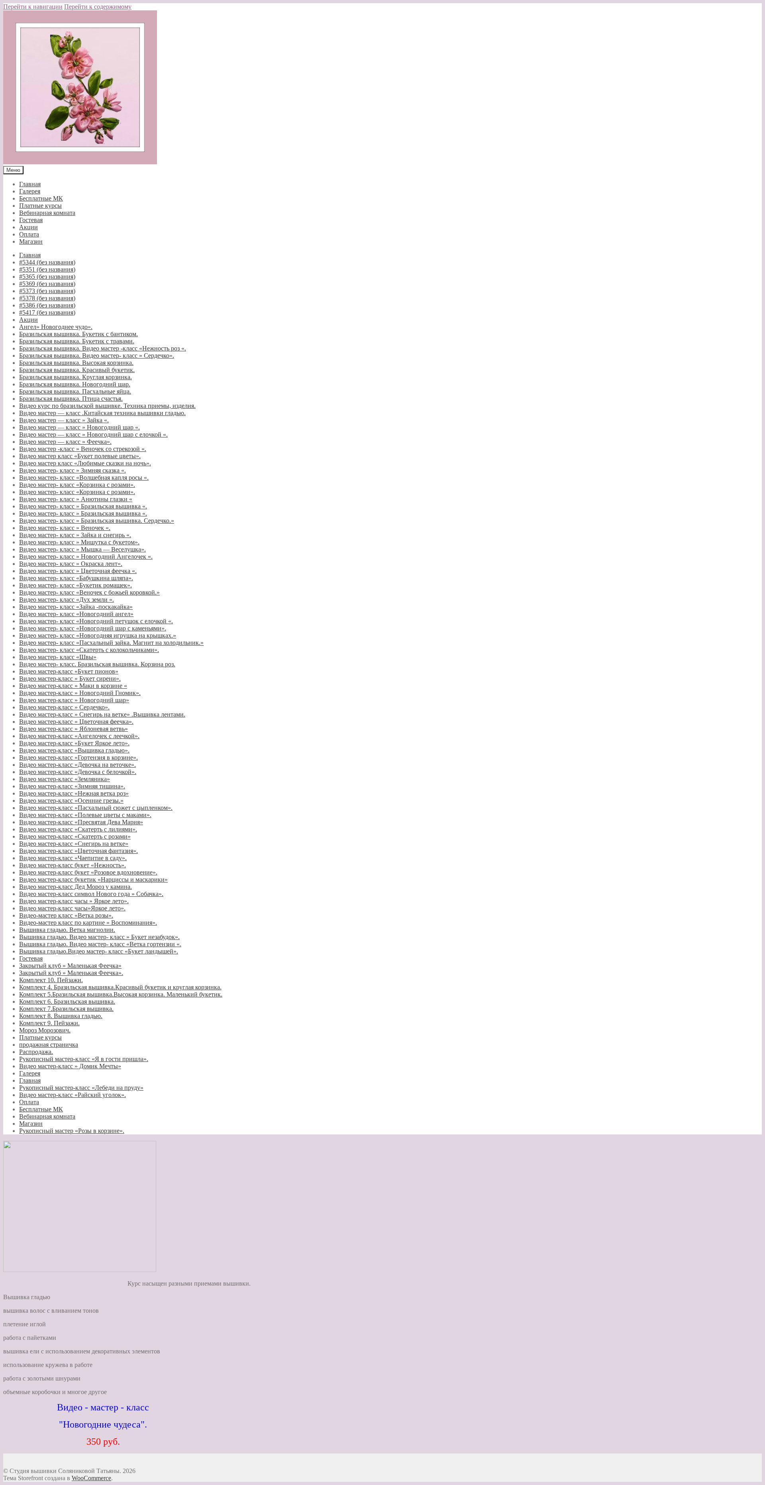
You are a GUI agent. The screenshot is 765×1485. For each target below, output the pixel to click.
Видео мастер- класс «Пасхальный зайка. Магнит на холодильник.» (111, 642)
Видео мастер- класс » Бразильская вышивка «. (83, 506)
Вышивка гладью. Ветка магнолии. (67, 929)
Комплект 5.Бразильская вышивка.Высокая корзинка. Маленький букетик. (120, 994)
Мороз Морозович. (45, 1030)
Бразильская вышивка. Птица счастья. (71, 398)
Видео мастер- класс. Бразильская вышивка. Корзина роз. (97, 664)
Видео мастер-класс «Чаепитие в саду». (73, 858)
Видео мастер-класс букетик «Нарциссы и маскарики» (93, 879)
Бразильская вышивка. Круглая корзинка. (75, 377)
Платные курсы (40, 205)
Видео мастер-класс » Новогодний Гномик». (80, 692)
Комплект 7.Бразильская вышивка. (66, 1008)
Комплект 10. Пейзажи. (51, 980)
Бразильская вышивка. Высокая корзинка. (76, 362)
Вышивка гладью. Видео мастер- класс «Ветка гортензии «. (100, 944)
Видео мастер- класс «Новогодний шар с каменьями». (92, 628)
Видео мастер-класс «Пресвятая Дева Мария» (81, 822)
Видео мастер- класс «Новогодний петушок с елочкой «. (96, 621)
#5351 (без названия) (47, 269)
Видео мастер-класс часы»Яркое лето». (72, 908)
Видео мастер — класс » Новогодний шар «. (79, 427)
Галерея (29, 191)
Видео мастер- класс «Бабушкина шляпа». (76, 578)
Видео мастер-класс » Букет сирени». (70, 678)
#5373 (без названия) (47, 291)
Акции (28, 227)
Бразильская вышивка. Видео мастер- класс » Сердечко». (96, 355)
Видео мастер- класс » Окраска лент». (70, 563)
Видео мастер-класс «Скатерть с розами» (75, 836)
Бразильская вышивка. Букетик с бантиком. (78, 334)
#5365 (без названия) (47, 276)
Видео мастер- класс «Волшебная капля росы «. (84, 477)
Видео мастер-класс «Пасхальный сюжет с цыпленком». (96, 807)
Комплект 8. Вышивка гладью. (60, 1015)
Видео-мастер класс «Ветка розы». (66, 915)
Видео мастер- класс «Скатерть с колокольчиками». (89, 649)
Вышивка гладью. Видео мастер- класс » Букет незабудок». (99, 937)
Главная (30, 184)
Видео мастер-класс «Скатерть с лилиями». (78, 829)
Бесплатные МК (41, 198)
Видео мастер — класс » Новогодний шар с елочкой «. (93, 434)
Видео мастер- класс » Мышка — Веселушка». (82, 549)
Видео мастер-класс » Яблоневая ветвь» (73, 728)
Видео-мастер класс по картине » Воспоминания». (88, 922)
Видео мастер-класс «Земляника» (64, 779)
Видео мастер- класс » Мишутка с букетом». (79, 542)
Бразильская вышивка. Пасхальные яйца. (75, 391)
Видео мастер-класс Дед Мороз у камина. (75, 886)
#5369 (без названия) (47, 283)
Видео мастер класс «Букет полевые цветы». (80, 456)
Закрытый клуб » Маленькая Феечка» (70, 965)
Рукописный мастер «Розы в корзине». (71, 1130)
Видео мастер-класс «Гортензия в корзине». (78, 757)
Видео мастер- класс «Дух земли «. (66, 599)
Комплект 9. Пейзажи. (49, 1023)
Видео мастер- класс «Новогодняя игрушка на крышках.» (97, 635)
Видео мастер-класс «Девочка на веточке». (77, 764)
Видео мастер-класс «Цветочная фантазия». (78, 850)
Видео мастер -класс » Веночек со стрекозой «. (82, 448)
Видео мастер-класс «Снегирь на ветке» (73, 843)
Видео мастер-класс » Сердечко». (64, 707)
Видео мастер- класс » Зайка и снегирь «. (75, 535)
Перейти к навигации (33, 6)
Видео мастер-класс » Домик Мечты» (70, 1066)
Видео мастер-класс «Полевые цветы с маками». (85, 814)
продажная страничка (48, 1044)
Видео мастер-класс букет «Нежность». (72, 865)
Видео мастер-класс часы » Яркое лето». (74, 901)
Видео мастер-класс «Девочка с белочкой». (77, 771)
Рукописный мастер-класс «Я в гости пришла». (83, 1059)
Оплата (29, 234)
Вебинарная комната (47, 212)
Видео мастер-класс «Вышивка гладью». (74, 750)
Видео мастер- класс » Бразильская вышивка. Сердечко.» (96, 520)
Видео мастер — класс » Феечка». (65, 441)
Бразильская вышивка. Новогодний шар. (74, 384)
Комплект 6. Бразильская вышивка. (67, 1001)
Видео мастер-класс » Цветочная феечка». (76, 721)
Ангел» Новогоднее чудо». (55, 326)
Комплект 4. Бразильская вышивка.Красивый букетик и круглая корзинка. (120, 987)
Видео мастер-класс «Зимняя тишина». (72, 786)
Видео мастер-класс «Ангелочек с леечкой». (79, 736)
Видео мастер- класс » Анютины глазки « (75, 499)
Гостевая (31, 220)
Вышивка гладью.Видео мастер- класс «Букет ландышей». (98, 951)
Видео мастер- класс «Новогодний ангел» (76, 614)
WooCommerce (91, 1478)
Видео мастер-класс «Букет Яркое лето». (74, 743)
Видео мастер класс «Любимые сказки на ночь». (85, 463)
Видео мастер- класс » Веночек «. (64, 527)
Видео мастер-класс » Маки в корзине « (73, 685)
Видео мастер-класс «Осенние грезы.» (71, 800)
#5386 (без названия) (47, 305)
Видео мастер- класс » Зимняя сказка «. (72, 470)
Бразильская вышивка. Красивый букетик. (77, 369)
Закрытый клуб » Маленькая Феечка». (71, 972)
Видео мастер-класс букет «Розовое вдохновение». (88, 872)
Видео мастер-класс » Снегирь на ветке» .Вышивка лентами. (102, 714)
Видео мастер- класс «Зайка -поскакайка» (76, 606)
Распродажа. (36, 1051)
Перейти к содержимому (97, 6)
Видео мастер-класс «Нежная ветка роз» (74, 793)
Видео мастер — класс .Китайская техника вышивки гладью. (102, 413)
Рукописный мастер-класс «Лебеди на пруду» (81, 1087)
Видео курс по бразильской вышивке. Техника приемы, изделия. (107, 405)
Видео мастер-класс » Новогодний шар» (74, 700)
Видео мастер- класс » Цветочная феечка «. (78, 570)
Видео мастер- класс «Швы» (57, 657)
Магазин (31, 241)
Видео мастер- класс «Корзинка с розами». (77, 484)
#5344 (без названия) (47, 262)
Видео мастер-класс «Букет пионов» (68, 671)
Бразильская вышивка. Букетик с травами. (76, 341)
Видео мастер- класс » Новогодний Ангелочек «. (86, 556)
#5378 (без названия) (47, 298)
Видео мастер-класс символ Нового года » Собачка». (91, 893)
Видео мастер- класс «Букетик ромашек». (75, 585)
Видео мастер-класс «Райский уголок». (72, 1094)
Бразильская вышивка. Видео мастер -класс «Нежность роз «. (102, 348)
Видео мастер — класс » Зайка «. (64, 420)
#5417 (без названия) (47, 312)
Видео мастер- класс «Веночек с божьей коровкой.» (89, 592)
